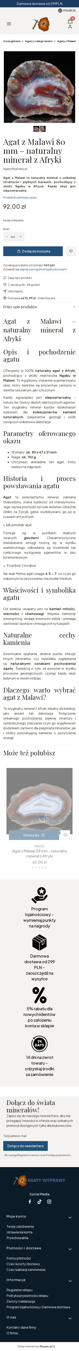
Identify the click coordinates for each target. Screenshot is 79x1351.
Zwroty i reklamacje (20, 1301)
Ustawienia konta (19, 1232)
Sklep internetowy (34, 1346)
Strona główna (11, 41)
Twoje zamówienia (20, 1226)
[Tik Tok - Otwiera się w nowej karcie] (39, 1201)
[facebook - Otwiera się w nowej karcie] (29, 1201)
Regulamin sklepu (19, 1290)
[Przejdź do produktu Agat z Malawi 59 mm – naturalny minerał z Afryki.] (39, 801)
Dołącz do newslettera (25, 1146)
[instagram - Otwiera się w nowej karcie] (49, 1201)
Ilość (6, 229)
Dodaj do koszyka (36, 251)
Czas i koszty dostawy (23, 1264)
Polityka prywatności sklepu (27, 1295)
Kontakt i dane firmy (21, 1327)
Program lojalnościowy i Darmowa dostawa (38, 1307)
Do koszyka (31, 835)
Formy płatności (18, 1258)
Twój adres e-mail (15, 1136)
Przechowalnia (17, 1238)
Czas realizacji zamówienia (25, 1269)
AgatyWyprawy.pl (15, 168)
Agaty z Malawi (66, 41)
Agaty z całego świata (38, 41)
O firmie (12, 1333)
